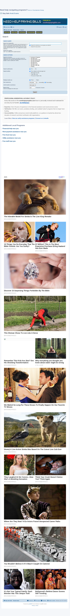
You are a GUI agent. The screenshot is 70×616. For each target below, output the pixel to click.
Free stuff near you (9, 141)
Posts (32, 79)
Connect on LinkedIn (42, 118)
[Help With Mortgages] (48, 61)
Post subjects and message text (38, 71)
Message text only (35, 72)
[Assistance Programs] (48, 57)
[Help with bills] (35, 21)
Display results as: (7, 79)
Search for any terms (35, 46)
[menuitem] (12, 27)
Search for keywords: (8, 43)
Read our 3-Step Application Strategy (36, 10)
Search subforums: (8, 68)
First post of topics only (36, 75)
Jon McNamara (24, 102)
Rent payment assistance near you (15, 131)
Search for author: (7, 50)
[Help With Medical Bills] (48, 60)
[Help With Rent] (48, 62)
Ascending (41, 82)
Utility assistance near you (12, 138)
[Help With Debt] (48, 58)
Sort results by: (7, 82)
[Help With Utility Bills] (48, 65)
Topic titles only (34, 74)
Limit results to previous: (9, 84)
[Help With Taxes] (48, 64)
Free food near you (9, 135)
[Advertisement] (33, 5)
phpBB (30, 603)
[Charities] (48, 66)
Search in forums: (7, 57)
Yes (32, 68)
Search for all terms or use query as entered (41, 45)
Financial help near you (11, 128)
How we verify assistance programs (23, 118)
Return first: (6, 87)
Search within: (6, 71)
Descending (49, 82)
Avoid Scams (14, 13)
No (35, 68)
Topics (37, 79)
